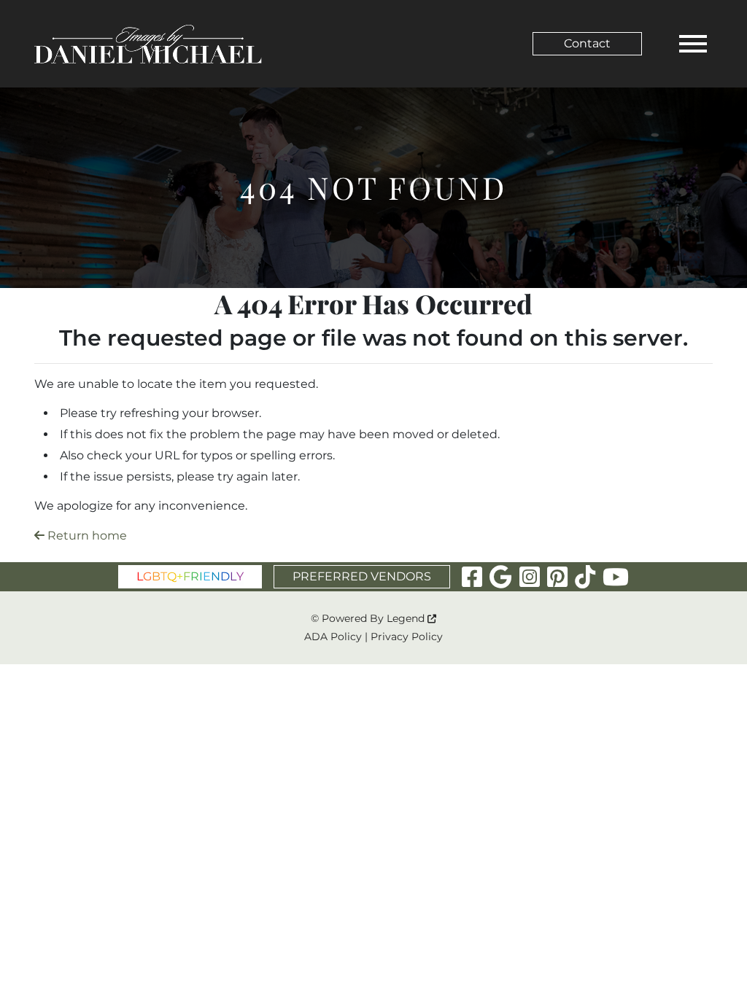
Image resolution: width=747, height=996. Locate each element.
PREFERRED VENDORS (362, 576)
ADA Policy (333, 636)
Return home (85, 535)
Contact (587, 43)
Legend (407, 618)
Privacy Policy (407, 636)
